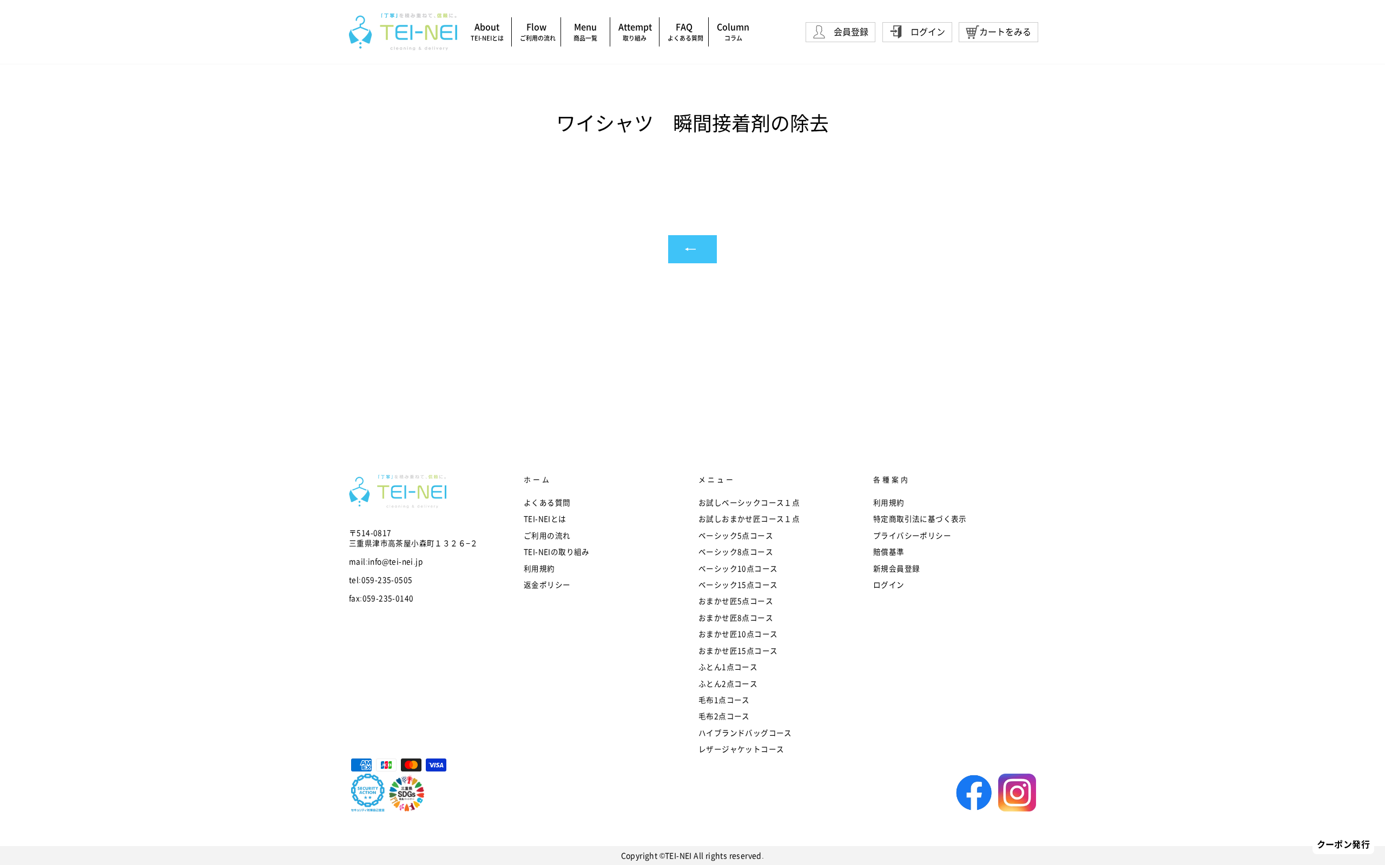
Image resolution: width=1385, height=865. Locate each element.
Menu (585, 31)
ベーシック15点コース (737, 584)
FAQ (685, 31)
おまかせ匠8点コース (735, 617)
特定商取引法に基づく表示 (920, 518)
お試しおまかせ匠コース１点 (749, 518)
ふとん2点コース (727, 683)
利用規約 (539, 568)
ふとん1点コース (727, 666)
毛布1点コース (724, 699)
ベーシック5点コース (735, 535)
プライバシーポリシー (912, 535)
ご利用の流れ (547, 535)
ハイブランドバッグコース (745, 732)
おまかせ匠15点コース (737, 650)
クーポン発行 (1343, 843)
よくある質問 (547, 502)
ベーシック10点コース (737, 568)
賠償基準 (889, 551)
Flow (538, 31)
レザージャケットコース (741, 748)
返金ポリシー (547, 584)
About (487, 31)
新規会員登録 (896, 568)
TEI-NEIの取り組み (557, 551)
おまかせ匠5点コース (735, 600)
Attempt (635, 31)
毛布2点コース (724, 715)
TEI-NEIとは (549, 518)
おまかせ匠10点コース (737, 633)
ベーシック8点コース (735, 551)
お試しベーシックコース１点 (749, 502)
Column (733, 31)
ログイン (889, 584)
